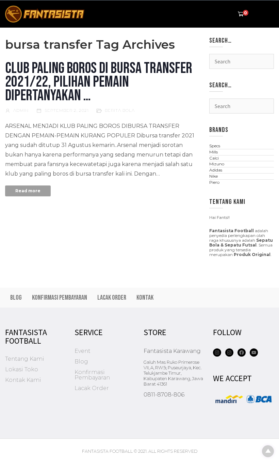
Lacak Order (111, 298)
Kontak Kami (23, 380)
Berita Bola (120, 110)
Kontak (144, 298)
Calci (214, 158)
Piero (214, 182)
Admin (20, 110)
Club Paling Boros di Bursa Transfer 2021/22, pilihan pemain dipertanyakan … (98, 82)
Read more (27, 190)
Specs (214, 145)
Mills (213, 151)
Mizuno (216, 163)
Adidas (215, 170)
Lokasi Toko (21, 369)
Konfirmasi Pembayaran (59, 298)
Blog (16, 298)
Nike (213, 176)
